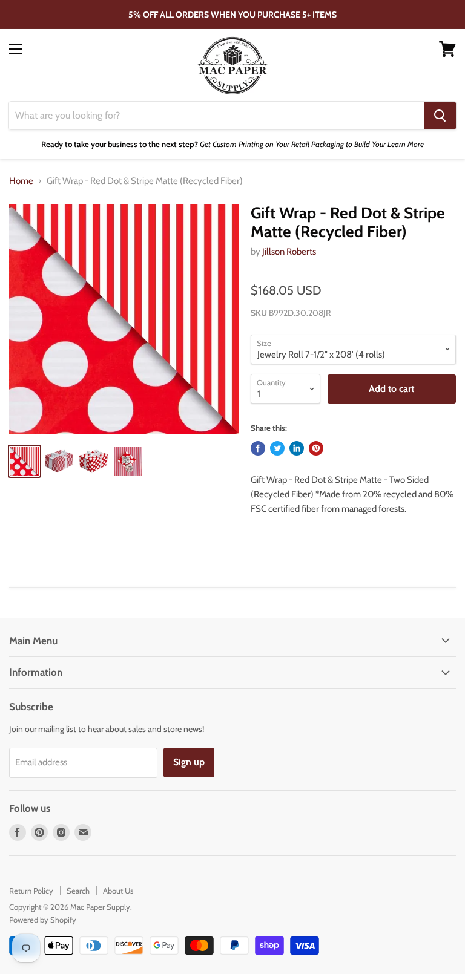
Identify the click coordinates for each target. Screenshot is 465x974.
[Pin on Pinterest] (316, 448)
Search (78, 890)
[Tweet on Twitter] (277, 448)
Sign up (189, 762)
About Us (118, 890)
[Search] (440, 115)
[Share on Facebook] (258, 448)
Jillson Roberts (289, 251)
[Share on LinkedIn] (296, 448)
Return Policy (31, 890)
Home (21, 181)
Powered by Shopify (42, 919)
